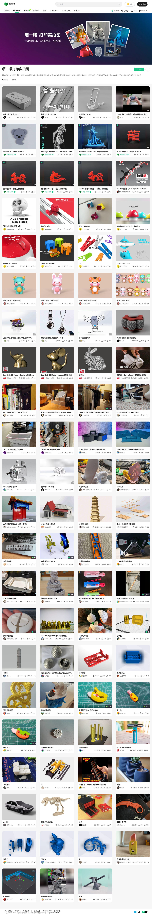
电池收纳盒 (121, 673)
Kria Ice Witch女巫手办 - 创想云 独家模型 (93, 151)
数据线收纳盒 (8, 636)
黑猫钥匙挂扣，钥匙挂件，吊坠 (52, 338)
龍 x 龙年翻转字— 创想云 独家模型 (129, 151)
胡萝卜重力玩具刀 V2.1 (11, 114)
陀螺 (80, 896)
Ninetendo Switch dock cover (128, 412)
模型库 (7, 10)
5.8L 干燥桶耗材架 (9, 598)
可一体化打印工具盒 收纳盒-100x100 (92, 449)
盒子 (80, 822)
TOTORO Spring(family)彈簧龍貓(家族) (131, 375)
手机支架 (82, 673)
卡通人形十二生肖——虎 (87, 300)
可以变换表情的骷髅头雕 (12, 226)
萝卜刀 (5, 859)
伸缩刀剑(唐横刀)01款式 (125, 598)
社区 (44, 10)
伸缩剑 (5, 673)
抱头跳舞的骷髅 (46, 896)
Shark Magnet (84, 226)
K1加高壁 (6, 896)
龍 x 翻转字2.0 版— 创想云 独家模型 (54, 189)
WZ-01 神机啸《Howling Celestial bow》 (132, 189)
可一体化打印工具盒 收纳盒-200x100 (130, 449)
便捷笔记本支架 (84, 561)
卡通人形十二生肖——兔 (49, 300)
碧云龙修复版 (8, 710)
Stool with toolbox (48, 263)
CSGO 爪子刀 (122, 822)
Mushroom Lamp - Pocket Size (128, 226)
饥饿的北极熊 (46, 710)
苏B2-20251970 (54, 913)
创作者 (26, 10)
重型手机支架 (83, 487)
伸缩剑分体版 (83, 747)
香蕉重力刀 (7, 747)
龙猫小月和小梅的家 (48, 524)
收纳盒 (119, 636)
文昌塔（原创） (84, 524)
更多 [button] (76, 10)
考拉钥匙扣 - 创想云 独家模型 (13, 151)
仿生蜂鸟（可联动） (48, 487)
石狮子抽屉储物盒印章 (49, 598)
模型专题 (16, 10)
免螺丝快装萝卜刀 (123, 859)
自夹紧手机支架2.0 (48, 561)
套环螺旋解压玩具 (47, 747)
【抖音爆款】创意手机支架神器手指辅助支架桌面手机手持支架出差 (132, 114)
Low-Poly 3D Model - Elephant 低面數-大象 (18, 375)
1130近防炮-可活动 (10, 487)
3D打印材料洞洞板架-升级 (50, 449)
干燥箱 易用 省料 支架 (124, 561)
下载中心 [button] (53, 10)
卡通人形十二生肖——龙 (12, 300)
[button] (143, 11)
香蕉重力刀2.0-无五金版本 (88, 710)
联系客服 (57, 911)
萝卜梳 (119, 710)
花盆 (118, 785)
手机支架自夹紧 (84, 338)
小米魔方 (6, 785)
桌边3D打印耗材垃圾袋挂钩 (13, 449)
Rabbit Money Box (10, 263)
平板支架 (120, 487)
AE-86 (5, 822)
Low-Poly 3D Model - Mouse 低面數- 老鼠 (56, 375)
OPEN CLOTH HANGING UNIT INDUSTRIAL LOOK (94, 412)
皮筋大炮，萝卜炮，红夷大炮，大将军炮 (17, 338)
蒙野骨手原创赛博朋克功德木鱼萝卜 (91, 598)
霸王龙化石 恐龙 (47, 822)
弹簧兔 (43, 859)
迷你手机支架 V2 (85, 114)
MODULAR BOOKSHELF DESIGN (15, 412)
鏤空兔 (81, 375)
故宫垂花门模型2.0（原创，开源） (15, 524)
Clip (80, 263)
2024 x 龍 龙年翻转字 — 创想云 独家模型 (93, 189)
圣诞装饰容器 (83, 636)
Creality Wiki (47, 911)
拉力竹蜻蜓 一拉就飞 (124, 747)
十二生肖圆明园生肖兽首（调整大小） (54, 636)
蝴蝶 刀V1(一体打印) (48, 114)
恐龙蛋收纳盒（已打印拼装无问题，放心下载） (56, 673)
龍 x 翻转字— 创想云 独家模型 (13, 189)
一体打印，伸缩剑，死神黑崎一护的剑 (92, 785)
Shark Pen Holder (123, 263)
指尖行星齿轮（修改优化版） (127, 338)
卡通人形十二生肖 (123, 300)
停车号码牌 (7, 561)
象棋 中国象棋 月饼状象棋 (126, 524)
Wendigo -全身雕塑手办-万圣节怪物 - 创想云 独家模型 (56, 152)
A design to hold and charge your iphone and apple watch (56, 412)
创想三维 (37, 911)
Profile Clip (45, 226)
